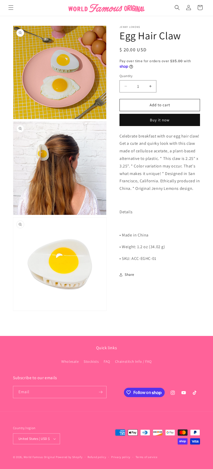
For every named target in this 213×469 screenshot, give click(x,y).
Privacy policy (120, 457)
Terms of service (146, 457)
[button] (11, 7)
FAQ (107, 361)
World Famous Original (39, 457)
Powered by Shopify (69, 457)
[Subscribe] (100, 392)
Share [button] (129, 274)
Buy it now (160, 119)
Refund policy (97, 457)
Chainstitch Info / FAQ (133, 361)
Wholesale (70, 361)
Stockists (91, 361)
